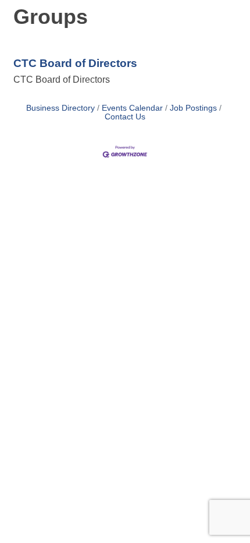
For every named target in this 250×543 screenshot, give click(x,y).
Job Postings (193, 108)
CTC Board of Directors (75, 63)
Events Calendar (132, 108)
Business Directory (60, 108)
